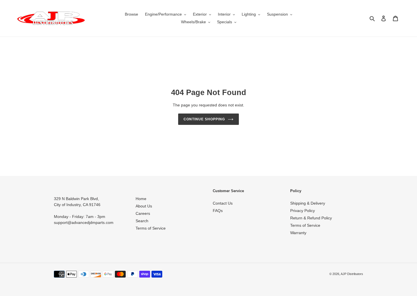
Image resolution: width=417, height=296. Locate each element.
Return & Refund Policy (311, 218)
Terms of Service (151, 228)
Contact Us (223, 203)
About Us (144, 206)
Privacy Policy (302, 210)
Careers (143, 213)
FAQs (218, 210)
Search (142, 221)
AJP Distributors (352, 274)
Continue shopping (204, 119)
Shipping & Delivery (307, 203)
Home (141, 198)
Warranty (298, 232)
